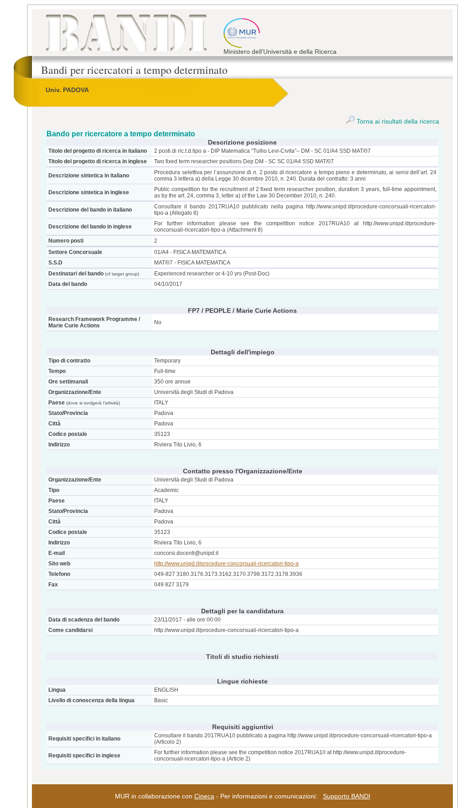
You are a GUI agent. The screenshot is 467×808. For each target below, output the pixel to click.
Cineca (204, 796)
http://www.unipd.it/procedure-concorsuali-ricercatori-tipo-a (226, 563)
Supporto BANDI (346, 796)
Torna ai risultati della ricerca (397, 121)
